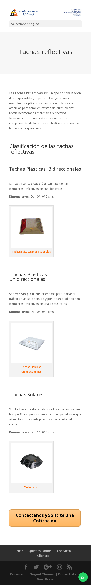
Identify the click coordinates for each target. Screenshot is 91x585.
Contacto (64, 551)
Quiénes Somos (40, 551)
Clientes (43, 556)
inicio (19, 551)
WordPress (45, 579)
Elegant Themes (42, 574)
